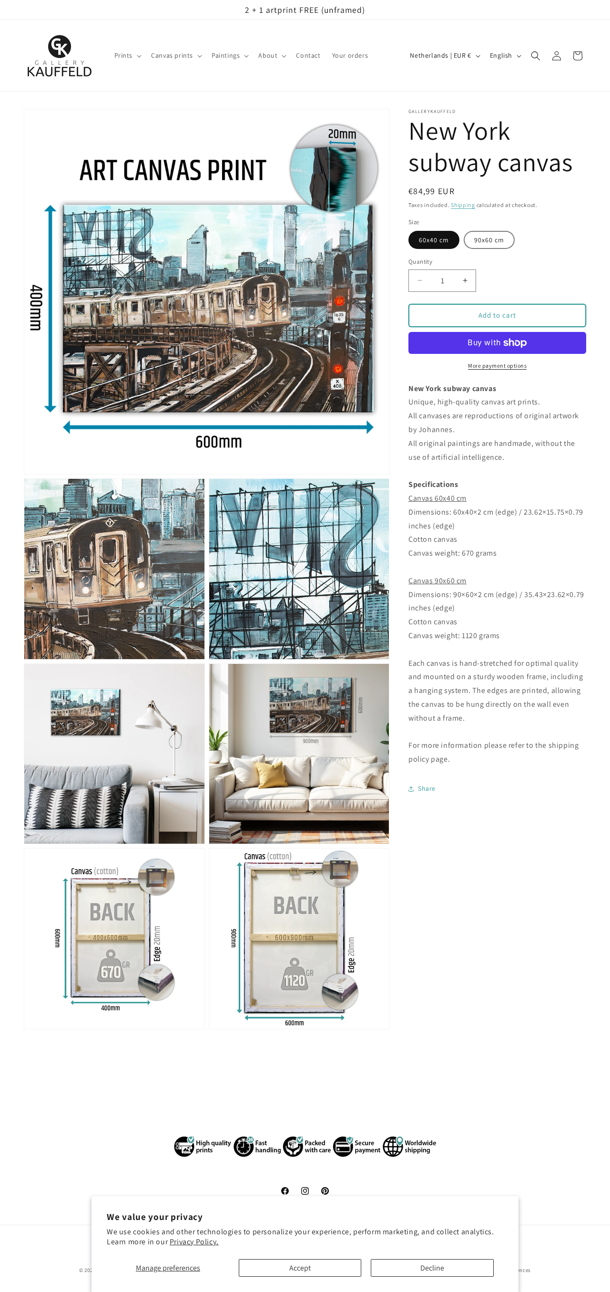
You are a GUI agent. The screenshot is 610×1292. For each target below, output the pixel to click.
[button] (127, 56)
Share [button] (427, 789)
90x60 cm (489, 240)
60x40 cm (434, 240)
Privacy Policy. (194, 1242)
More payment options (497, 365)
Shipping (463, 204)
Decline (432, 1268)
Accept (300, 1268)
